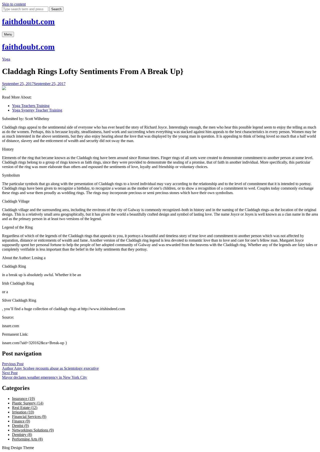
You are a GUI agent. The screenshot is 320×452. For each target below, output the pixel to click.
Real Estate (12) (24, 407)
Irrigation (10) (23, 412)
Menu (8, 34)
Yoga (6, 59)
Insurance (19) (23, 398)
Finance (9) (21, 421)
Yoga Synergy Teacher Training (37, 110)
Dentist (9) (20, 425)
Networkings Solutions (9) (33, 430)
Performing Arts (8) (27, 439)
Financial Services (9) (29, 416)
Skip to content (14, 4)
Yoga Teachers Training (31, 106)
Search (56, 9)
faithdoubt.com (28, 21)
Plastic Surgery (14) (27, 403)
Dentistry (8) (22, 434)
